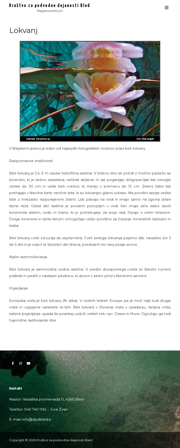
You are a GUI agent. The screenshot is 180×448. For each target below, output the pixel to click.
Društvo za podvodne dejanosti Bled (49, 5)
